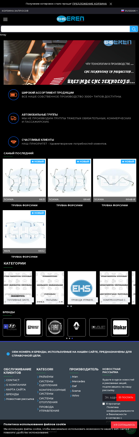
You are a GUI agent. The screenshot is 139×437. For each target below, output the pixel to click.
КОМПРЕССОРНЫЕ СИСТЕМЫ (115, 299)
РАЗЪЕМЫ (51, 299)
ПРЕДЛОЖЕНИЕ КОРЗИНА (89, 3)
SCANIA (9, 199)
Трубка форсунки (24, 205)
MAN (7, 250)
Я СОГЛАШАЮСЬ (125, 424)
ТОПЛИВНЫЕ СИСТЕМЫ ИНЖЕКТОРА (19, 299)
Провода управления (83, 299)
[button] (68, 306)
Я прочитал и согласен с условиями (120, 412)
